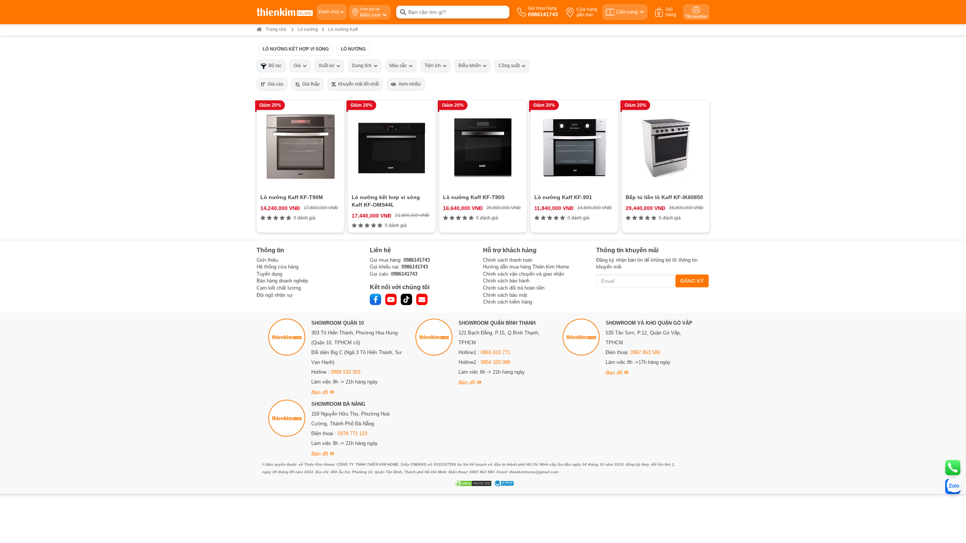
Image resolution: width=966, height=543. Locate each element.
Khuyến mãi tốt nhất (357, 84)
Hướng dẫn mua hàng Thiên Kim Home (526, 267)
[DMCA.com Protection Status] (472, 483)
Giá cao (274, 84)
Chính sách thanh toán (507, 260)
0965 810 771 (495, 352)
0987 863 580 (645, 352)
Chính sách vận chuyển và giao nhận (523, 274)
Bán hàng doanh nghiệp (282, 281)
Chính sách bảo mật (505, 295)
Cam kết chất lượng (279, 288)
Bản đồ (320, 392)
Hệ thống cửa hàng (277, 267)
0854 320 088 (495, 362)
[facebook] (375, 299)
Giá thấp (310, 84)
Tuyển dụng (269, 274)
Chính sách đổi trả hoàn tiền (514, 288)
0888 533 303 (345, 372)
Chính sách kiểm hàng (507, 302)
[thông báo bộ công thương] (503, 483)
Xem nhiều (408, 84)
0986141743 (416, 260)
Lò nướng (308, 29)
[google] (422, 299)
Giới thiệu (267, 260)
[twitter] (406, 299)
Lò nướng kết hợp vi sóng (296, 49)
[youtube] (391, 299)
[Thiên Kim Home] (285, 12)
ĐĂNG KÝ (692, 281)
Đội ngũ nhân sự (275, 295)
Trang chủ (276, 29)
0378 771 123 (352, 433)
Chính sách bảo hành (506, 281)
